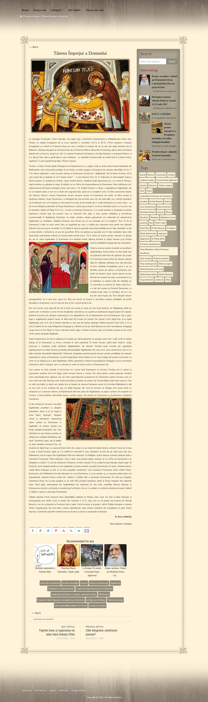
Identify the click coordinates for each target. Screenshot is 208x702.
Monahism (144, 217)
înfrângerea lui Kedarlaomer (61, 588)
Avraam (84, 583)
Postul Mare (145, 228)
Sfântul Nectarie (165, 274)
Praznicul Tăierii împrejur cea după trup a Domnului (60, 600)
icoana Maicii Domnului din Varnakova (156, 196)
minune (160, 212)
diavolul (143, 185)
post (151, 223)
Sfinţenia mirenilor (161, 258)
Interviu (168, 201)
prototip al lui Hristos (96, 600)
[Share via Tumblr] (71, 533)
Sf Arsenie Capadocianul (150, 244)
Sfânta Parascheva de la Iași (151, 269)
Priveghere (171, 228)
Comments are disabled (43, 619)
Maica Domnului (164, 207)
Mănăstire (155, 217)
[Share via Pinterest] (56, 533)
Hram (142, 191)
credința (171, 175)
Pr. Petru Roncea (158, 228)
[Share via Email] (86, 533)
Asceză (142, 175)
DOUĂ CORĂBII (161, 114)
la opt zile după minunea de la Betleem (94, 588)
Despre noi (39, 10)
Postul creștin (160, 223)
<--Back (33, 47)
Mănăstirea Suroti (168, 217)
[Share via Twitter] (48, 533)
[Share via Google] (40, 533)
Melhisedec (104, 594)
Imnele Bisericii (156, 201)
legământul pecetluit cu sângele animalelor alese (74, 594)
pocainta (143, 223)
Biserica (151, 175)
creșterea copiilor (147, 180)
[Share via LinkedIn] (79, 533)
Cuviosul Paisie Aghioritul (166, 180)
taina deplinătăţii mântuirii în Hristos (71, 605)
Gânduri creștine (165, 185)
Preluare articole (78, 690)
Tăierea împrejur (115, 600)
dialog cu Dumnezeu (99, 583)
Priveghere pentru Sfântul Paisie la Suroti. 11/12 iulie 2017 (164, 101)
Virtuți (168, 279)
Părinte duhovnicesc (148, 233)
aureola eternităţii (70, 583)
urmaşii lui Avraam (97, 605)
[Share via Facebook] (32, 533)
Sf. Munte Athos (158, 239)
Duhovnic (153, 185)
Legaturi (52, 690)
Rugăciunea (145, 239)
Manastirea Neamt (147, 212)
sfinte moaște (145, 258)
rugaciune (162, 233)
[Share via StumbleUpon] (63, 533)
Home (25, 10)
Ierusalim (144, 201)
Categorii (56, 10)
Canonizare (161, 175)
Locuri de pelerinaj (147, 207)
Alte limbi (74, 10)
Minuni (168, 212)
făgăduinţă (115, 583)
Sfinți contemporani (148, 263)
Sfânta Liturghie (165, 263)
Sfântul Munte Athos (148, 274)
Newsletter (63, 690)
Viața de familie (146, 279)
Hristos (149, 191)
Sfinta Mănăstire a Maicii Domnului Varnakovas (154, 251)
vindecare (159, 279)
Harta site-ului (95, 10)
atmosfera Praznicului (50, 583)
